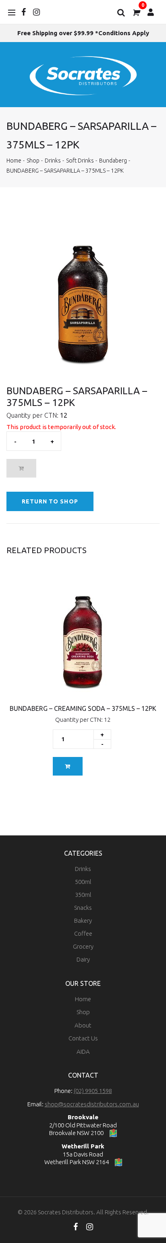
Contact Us (83, 1038)
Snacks (83, 907)
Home (13, 160)
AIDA (83, 1051)
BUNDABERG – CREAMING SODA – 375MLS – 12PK (83, 708)
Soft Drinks (80, 160)
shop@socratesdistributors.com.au (92, 1104)
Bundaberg (113, 160)
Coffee (83, 933)
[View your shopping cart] (135, 11)
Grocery (83, 946)
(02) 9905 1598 (93, 1090)
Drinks (53, 160)
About (83, 1025)
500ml (83, 881)
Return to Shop (50, 501)
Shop (33, 160)
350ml (83, 894)
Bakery (83, 920)
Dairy (83, 959)
